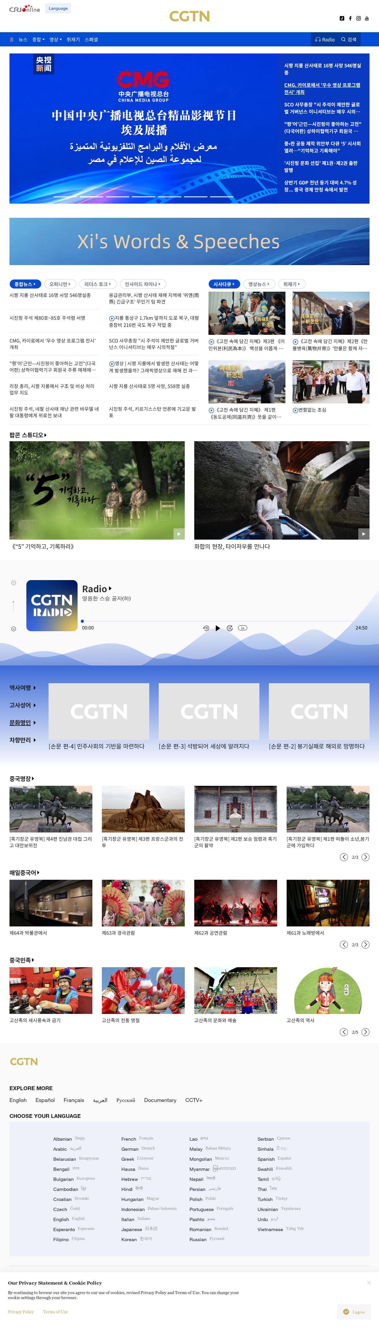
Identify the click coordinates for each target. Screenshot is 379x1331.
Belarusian (76, 1159)
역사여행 (20, 687)
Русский (125, 1100)
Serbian (274, 1139)
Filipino (69, 1239)
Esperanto (73, 1229)
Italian (135, 1219)
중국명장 (20, 778)
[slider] (82, 621)
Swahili (275, 1169)
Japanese (139, 1229)
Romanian (209, 1229)
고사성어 (20, 705)
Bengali (66, 1169)
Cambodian (69, 1189)
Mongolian (209, 1159)
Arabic (67, 1149)
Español (45, 1100)
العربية (100, 1100)
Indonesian (148, 1209)
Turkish (273, 1199)
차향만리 (20, 740)
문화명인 (20, 722)
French (137, 1139)
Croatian (71, 1199)
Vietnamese (281, 1229)
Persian (205, 1189)
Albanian (69, 1139)
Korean (136, 1239)
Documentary (160, 1100)
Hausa (134, 1169)
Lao (199, 1139)
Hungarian (140, 1199)
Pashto (202, 1219)
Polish (203, 1199)
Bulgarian (74, 1179)
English (18, 1100)
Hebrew (136, 1179)
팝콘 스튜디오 (26, 435)
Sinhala (272, 1149)
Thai (267, 1189)
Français (74, 1100)
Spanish (274, 1159)
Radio (328, 39)
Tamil (269, 1179)
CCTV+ (194, 1100)
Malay (210, 1149)
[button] (65, 196)
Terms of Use (55, 1311)
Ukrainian (279, 1209)
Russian (207, 1239)
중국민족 (20, 960)
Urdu (268, 1219)
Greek (137, 1159)
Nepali (202, 1179)
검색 (352, 39)
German (138, 1149)
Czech (66, 1209)
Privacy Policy (21, 1311)
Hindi (132, 1189)
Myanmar (213, 1169)
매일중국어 (22, 872)
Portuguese (211, 1209)
